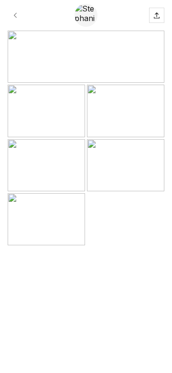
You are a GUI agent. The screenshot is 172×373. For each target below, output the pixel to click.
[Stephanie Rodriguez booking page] (15, 15)
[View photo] (86, 57)
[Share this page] (156, 15)
